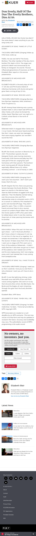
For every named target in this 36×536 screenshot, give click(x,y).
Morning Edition (13, 373)
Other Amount (18, 358)
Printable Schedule (8, 514)
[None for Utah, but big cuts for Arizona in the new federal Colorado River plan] (7, 439)
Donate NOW (11, 366)
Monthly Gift (10, 349)
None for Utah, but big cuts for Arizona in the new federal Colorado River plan (22, 440)
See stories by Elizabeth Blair (20, 396)
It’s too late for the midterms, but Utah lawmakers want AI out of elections (23, 427)
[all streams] (34, 534)
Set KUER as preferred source (26, 22)
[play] (3, 534)
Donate (30, 2)
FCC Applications (7, 511)
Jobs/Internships (7, 500)
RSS (4, 518)
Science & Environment (20, 436)
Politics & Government (20, 423)
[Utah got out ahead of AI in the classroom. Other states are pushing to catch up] (7, 451)
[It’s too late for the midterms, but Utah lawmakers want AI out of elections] (7, 426)
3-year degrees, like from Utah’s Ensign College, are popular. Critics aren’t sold (23, 415)
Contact (5, 493)
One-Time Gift (24, 349)
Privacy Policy (7, 504)
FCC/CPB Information (9, 507)
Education (16, 410)
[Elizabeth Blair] (5, 388)
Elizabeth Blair (8, 21)
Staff (4, 497)
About (5, 489)
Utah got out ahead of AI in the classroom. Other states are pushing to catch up (22, 453)
